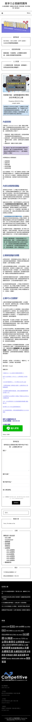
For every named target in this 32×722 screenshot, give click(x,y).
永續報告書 (7, 651)
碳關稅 (4, 658)
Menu (28, 13)
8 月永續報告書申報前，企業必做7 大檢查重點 (14, 602)
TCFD (23, 638)
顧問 (25, 658)
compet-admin (16, 103)
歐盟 (27, 645)
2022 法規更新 (10, 552)
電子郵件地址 (7, 482)
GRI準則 (21, 626)
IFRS (28, 626)
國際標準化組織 (16, 645)
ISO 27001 (13, 634)
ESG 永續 (8, 537)
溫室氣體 (21, 655)
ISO (4, 630)
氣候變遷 (6, 648)
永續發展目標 (19, 651)
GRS (26, 626)
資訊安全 (9, 658)
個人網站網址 (7, 490)
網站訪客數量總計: (8, 576)
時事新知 (7, 546)
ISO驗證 (8, 638)
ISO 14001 (21, 630)
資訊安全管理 (15, 658)
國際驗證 (7, 541)
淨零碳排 (9, 655)
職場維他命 (8, 562)
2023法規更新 (10, 554)
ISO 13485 (15, 630)
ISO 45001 (19, 634)
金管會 (21, 658)
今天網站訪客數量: (8, 572)
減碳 (15, 655)
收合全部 (12, 535)
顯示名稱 (6, 474)
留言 (4, 450)
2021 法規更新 (10, 550)
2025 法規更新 (10, 558)
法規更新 (7, 548)
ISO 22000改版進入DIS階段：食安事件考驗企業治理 (16, 606)
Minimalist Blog (11, 719)
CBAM (4, 626)
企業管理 (20, 642)
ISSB (14, 638)
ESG (12, 626)
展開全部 (6, 535)
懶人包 (23, 645)
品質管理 (8, 645)
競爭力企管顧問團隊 (16, 3)
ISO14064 (5, 634)
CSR (7, 626)
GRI (16, 626)
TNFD (26, 638)
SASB (16, 638)
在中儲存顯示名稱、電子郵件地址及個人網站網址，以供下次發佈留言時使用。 (17, 497)
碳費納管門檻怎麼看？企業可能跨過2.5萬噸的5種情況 (16, 610)
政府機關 (7, 543)
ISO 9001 (9, 630)
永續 (26, 648)
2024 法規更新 (10, 556)
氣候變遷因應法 (17, 648)
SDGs (19, 638)
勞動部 (26, 642)
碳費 (27, 655)
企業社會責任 (8, 642)
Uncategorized (9, 539)
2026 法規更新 (10, 560)
